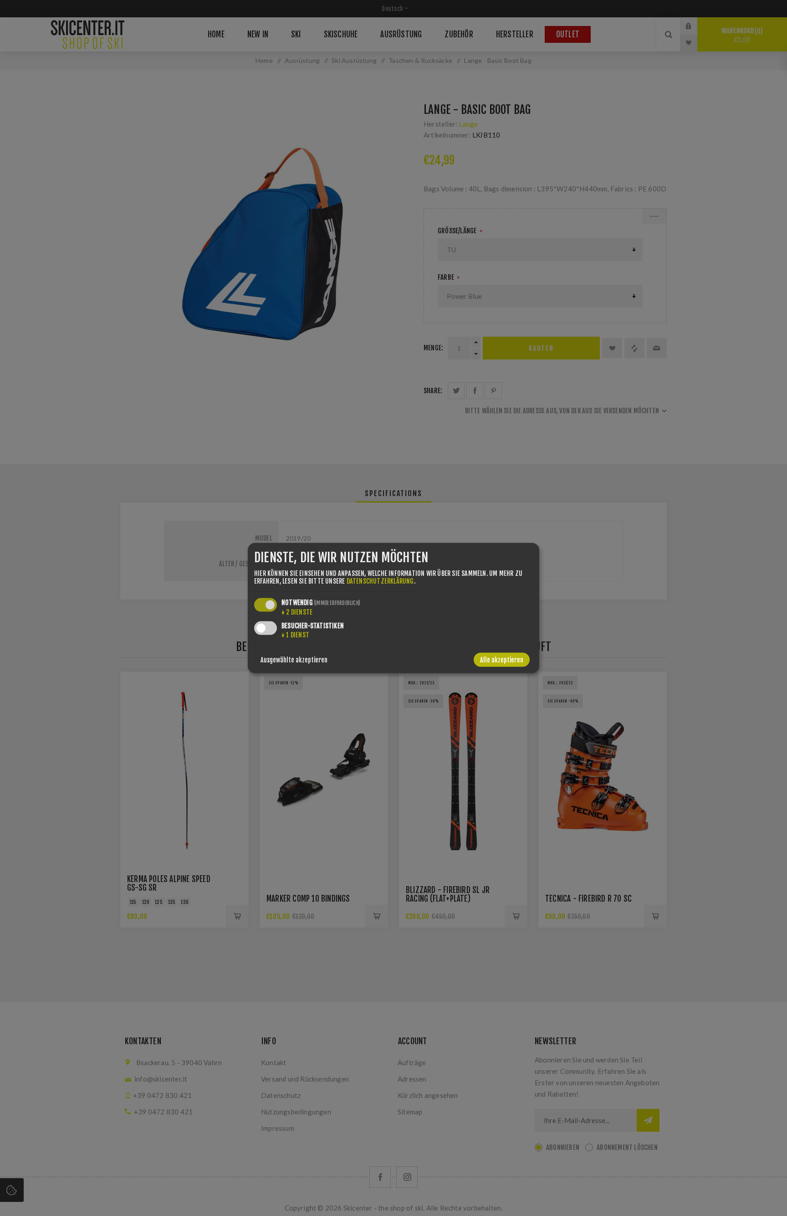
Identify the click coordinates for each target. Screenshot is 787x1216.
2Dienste (296, 612)
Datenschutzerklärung (380, 581)
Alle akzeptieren (501, 660)
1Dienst (295, 635)
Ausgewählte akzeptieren (294, 660)
